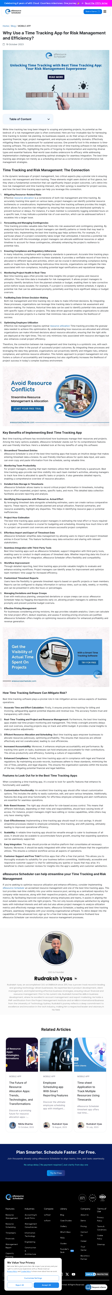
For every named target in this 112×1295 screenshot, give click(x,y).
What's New (65, 1232)
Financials (10, 1238)
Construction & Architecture (30, 1250)
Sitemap (101, 1244)
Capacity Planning (10, 1255)
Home (6, 26)
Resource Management (12, 1216)
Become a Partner (85, 1257)
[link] (22, 1084)
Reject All (20, 1285)
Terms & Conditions (101, 1228)
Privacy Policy (12, 1271)
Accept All (46, 1285)
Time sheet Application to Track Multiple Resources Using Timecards (88, 1091)
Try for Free (56, 1173)
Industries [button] (29, 1208)
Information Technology (30, 1234)
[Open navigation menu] (105, 12)
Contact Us (84, 1234)
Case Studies (66, 1220)
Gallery (63, 1226)
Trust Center (84, 1248)
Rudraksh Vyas (53, 978)
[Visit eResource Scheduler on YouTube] (73, 1274)
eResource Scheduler (13, 888)
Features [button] (10, 1208)
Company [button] (85, 1208)
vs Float (47, 1215)
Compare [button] (48, 1208)
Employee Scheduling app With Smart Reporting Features (55, 1089)
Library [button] (63, 1208)
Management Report (12, 1246)
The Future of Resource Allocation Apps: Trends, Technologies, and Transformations (21, 1093)
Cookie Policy (26, 1271)
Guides (63, 1243)
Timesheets (11, 1233)
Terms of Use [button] (101, 1210)
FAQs (62, 1238)
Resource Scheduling (11, 1225)
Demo (83, 1220)
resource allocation (24, 197)
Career (84, 1241)
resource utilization (60, 325)
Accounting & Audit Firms (31, 1216)
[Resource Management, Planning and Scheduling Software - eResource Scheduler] (13, 11)
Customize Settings (33, 1278)
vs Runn (47, 1220)
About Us (85, 1215)
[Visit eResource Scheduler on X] (67, 1274)
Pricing (84, 1226)
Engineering (30, 1242)
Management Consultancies (31, 1225)
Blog (13, 26)
